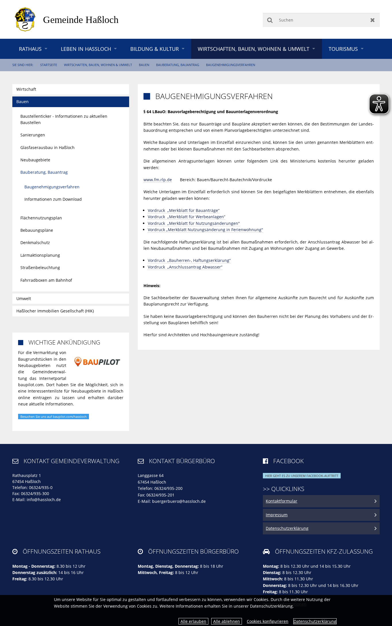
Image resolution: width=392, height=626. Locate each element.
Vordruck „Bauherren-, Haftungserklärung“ (189, 260)
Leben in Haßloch (86, 48)
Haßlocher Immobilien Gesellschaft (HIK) (55, 311)
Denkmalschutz (35, 242)
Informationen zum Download (53, 199)
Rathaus (30, 48)
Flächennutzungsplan (41, 218)
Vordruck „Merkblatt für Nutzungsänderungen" (194, 223)
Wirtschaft (26, 89)
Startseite (48, 65)
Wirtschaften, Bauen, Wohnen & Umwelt (253, 48)
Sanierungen (32, 135)
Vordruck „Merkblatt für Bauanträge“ (184, 210)
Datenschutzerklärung (315, 621)
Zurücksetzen (373, 20)
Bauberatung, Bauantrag (177, 65)
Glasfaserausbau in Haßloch (47, 147)
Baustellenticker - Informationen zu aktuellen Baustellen (63, 119)
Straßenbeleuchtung (40, 267)
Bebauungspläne (36, 230)
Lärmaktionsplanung (40, 255)
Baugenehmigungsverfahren (230, 65)
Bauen (144, 65)
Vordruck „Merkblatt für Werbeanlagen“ (186, 216)
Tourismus (343, 48)
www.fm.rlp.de (157, 179)
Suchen (270, 20)
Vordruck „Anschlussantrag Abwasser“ (185, 267)
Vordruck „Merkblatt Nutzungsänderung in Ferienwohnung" (205, 229)
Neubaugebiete (35, 160)
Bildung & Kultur (154, 48)
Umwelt (23, 298)
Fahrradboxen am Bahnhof (46, 280)
